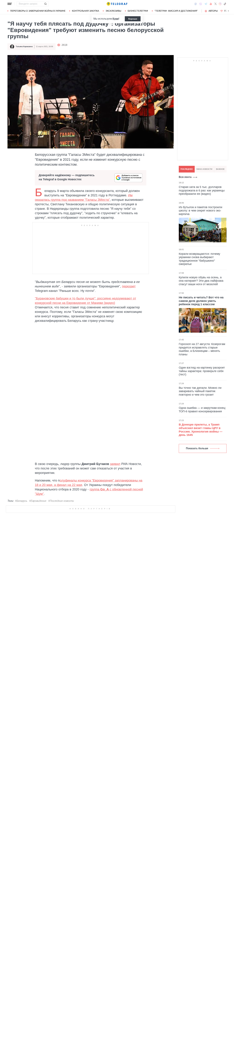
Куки (115, 18)
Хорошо (132, 19)
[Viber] (200, 4)
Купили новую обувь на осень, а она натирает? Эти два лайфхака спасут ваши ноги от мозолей (201, 281)
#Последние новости (61, 501)
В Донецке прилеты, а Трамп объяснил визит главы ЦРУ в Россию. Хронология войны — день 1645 (200, 429)
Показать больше (197, 448)
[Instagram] (220, 3)
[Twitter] (215, 4)
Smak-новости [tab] (204, 169)
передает (129, 286)
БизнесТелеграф (138, 11)
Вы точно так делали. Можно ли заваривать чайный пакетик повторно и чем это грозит (200, 391)
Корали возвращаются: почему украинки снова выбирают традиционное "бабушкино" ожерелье (199, 259)
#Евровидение (37, 501)
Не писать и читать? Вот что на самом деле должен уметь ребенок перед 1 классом (201, 301)
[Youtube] (210, 3)
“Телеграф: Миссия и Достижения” (176, 11)
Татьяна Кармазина (24, 46)
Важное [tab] (220, 169)
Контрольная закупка (85, 11)
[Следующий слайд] (228, 11)
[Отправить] (45, 3)
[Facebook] (195, 3)
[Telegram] (205, 3)
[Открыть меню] (9, 4)
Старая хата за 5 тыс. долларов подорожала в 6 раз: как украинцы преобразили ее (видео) (202, 190)
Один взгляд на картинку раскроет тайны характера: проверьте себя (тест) (202, 371)
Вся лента (185, 177)
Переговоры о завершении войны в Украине (37, 11)
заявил (115, 464)
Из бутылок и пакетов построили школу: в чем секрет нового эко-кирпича (200, 211)
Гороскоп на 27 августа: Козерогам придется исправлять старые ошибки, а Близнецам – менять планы (202, 349)
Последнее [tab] (187, 169)
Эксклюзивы (113, 11)
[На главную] (117, 4)
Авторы (213, 11)
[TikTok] (224, 3)
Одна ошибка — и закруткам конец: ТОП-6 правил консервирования (202, 409)
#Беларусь (21, 501)
